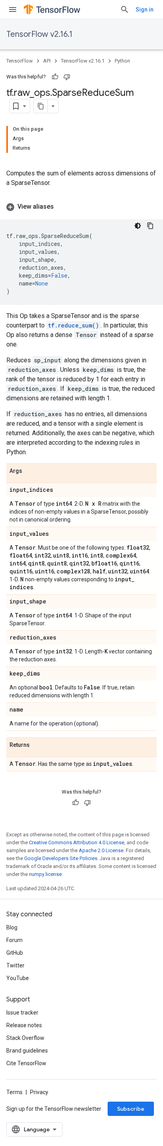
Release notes (24, 1025)
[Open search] (124, 9)
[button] (81, 206)
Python (122, 61)
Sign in (145, 9)
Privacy (39, 1092)
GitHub (14, 953)
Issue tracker (22, 1012)
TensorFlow (19, 61)
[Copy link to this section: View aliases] (62, 206)
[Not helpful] (67, 77)
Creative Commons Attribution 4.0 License (76, 842)
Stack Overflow (25, 1038)
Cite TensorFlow (26, 1063)
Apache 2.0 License (101, 850)
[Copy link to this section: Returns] (37, 745)
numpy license (45, 874)
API (47, 61)
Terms (14, 1092)
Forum (14, 940)
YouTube (17, 978)
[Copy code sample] (150, 225)
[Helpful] (55, 77)
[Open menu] (13, 9)
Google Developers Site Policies (60, 858)
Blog (11, 927)
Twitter (15, 965)
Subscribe (130, 1108)
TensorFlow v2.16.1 (39, 34)
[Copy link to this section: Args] (30, 471)
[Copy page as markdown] (41, 106)
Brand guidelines (27, 1050)
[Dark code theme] (137, 225)
